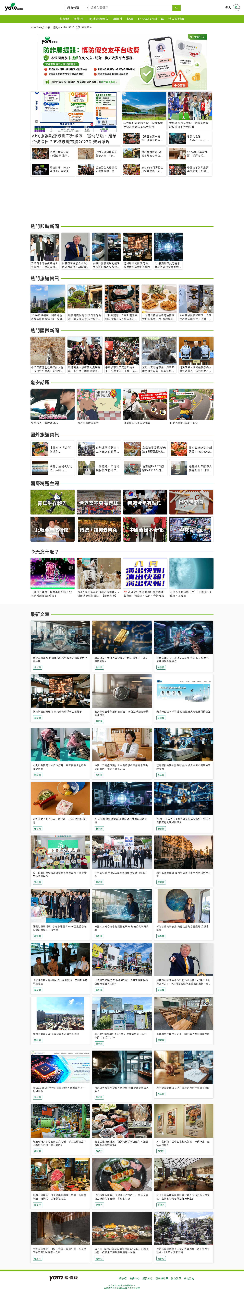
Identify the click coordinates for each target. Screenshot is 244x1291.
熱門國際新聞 (44, 330)
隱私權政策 (162, 1278)
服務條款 (148, 1278)
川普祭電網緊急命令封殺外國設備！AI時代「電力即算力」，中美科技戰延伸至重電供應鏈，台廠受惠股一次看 (183, 984)
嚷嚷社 (118, 19)
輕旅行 (78, 19)
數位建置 (176, 1278)
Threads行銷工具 (151, 19)
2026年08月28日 (40, 27)
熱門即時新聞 (44, 226)
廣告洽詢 (189, 1278)
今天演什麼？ (44, 552)
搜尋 (130, 19)
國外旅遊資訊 (44, 435)
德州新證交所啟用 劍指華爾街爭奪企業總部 (57, 711)
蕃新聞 (64, 19)
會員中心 (135, 1278)
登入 (228, 7)
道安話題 (40, 382)
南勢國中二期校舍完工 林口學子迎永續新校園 (183, 1034)
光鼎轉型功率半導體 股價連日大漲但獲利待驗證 (183, 711)
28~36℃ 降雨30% (78, 27)
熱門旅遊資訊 (44, 278)
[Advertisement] (115, 200)
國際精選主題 (44, 483)
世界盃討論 (176, 19)
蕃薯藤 (13, 7)
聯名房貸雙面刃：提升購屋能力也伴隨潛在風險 (183, 1087)
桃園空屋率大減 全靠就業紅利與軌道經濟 (56, 1034)
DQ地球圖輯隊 (98, 19)
